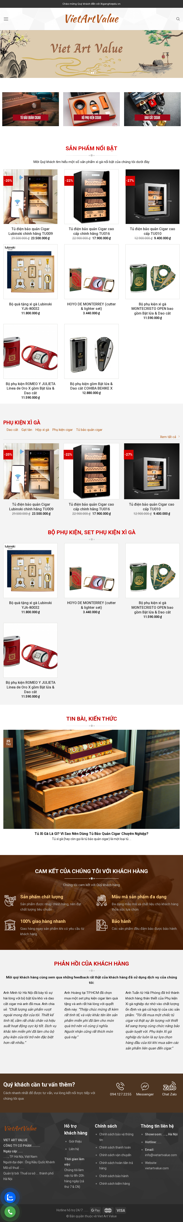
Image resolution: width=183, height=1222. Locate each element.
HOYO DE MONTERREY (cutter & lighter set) (91, 306)
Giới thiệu (75, 1141)
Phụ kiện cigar (62, 430)
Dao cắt (12, 430)
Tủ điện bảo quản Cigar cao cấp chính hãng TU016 (91, 231)
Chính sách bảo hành (114, 1176)
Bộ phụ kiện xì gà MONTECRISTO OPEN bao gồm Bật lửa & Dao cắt (152, 308)
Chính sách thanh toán (115, 1147)
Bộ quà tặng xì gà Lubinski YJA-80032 (30, 306)
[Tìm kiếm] (178, 19)
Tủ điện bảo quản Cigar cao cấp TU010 (152, 231)
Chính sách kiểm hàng (114, 1183)
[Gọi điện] (10, 1212)
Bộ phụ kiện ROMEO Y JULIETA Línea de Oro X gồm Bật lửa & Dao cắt (30, 388)
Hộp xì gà (42, 430)
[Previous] (9, 54)
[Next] (174, 54)
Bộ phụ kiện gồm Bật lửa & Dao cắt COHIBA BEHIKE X (91, 386)
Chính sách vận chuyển (115, 1155)
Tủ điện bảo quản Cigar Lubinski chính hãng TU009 (30, 231)
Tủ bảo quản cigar (89, 430)
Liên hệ (74, 1149)
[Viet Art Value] (91, 19)
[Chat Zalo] (10, 1197)
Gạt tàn (26, 430)
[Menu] (6, 19)
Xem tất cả (168, 437)
